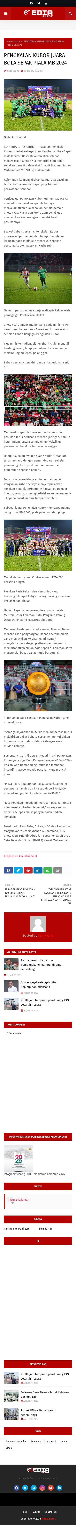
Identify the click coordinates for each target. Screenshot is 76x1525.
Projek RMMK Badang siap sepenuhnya (38, 1413)
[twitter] (38, 3)
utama (18, 41)
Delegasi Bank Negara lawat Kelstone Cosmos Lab (45, 1395)
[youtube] (51, 1488)
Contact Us (51, 1512)
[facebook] (31, 3)
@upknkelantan (19, 1199)
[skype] (34, 1488)
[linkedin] (59, 1488)
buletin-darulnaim (16, 1441)
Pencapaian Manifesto (17, 1228)
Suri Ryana (13, 70)
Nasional (51, 1441)
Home (10, 41)
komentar (36, 1441)
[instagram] (45, 3)
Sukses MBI (45, 1228)
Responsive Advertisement (20, 856)
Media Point (49, 1518)
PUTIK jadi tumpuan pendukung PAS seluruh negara (45, 1002)
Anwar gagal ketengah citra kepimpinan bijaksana (39, 985)
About (36, 1512)
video (9, 1448)
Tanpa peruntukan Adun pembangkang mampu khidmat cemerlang (41, 965)
